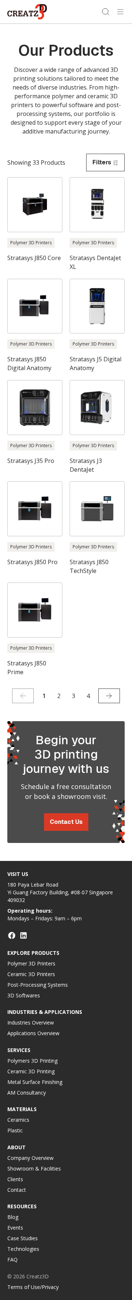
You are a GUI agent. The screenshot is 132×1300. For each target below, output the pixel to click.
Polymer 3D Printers (31, 963)
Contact (16, 1189)
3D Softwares (23, 995)
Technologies (23, 1248)
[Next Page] (109, 696)
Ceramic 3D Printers (31, 974)
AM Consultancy (26, 1092)
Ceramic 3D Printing (31, 1071)
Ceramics (18, 1119)
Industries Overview (30, 1022)
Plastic (15, 1130)
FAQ (12, 1259)
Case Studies (22, 1238)
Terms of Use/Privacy (33, 1286)
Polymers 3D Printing (32, 1060)
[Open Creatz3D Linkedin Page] (23, 935)
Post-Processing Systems (37, 984)
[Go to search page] (105, 11)
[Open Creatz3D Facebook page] (11, 935)
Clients (15, 1179)
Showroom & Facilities (34, 1168)
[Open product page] (34, 219)
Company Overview (30, 1157)
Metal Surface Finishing (34, 1081)
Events (15, 1227)
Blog (12, 1216)
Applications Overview (33, 1033)
